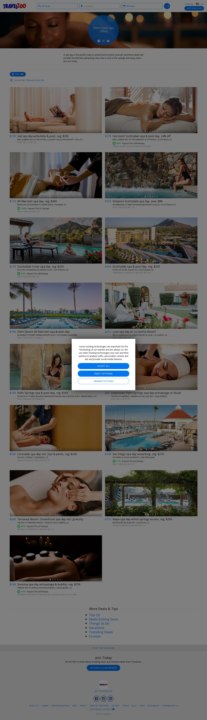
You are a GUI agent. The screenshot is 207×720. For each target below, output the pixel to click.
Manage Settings (104, 381)
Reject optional (103, 373)
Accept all (103, 366)
